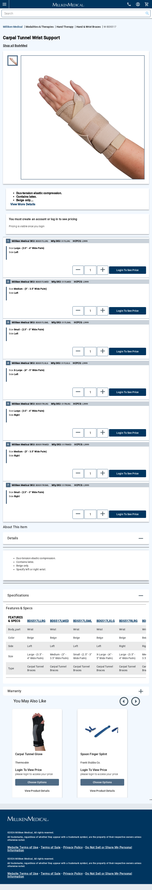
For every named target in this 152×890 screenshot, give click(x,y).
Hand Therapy (65, 26)
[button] (4, 4)
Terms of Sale (50, 847)
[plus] (102, 270)
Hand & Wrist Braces (88, 26)
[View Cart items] (148, 4)
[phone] (131, 5)
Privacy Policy (73, 847)
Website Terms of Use (22, 847)
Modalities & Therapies (40, 26)
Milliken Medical (13, 26)
